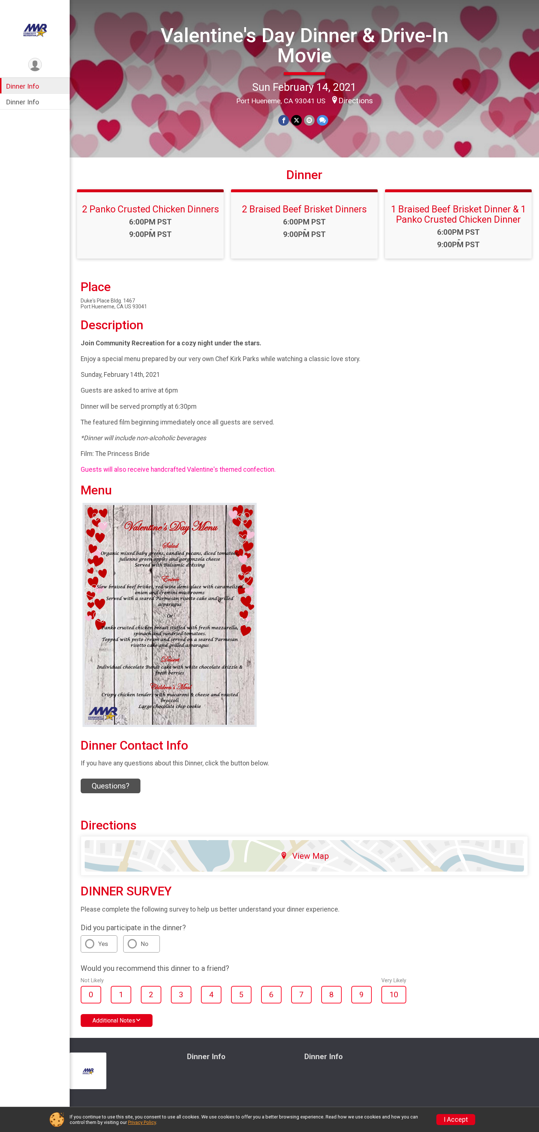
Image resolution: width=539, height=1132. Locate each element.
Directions (355, 100)
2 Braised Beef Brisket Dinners (304, 209)
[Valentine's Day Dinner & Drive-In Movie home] (35, 28)
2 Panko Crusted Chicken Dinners (150, 209)
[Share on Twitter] (296, 120)
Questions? (110, 786)
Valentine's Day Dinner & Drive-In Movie (304, 45)
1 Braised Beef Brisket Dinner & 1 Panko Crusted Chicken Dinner (458, 214)
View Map (310, 856)
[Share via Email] (309, 120)
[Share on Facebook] (283, 120)
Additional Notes (113, 1020)
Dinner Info (22, 86)
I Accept (456, 1119)
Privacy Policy (142, 1122)
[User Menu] (35, 64)
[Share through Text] (322, 120)
